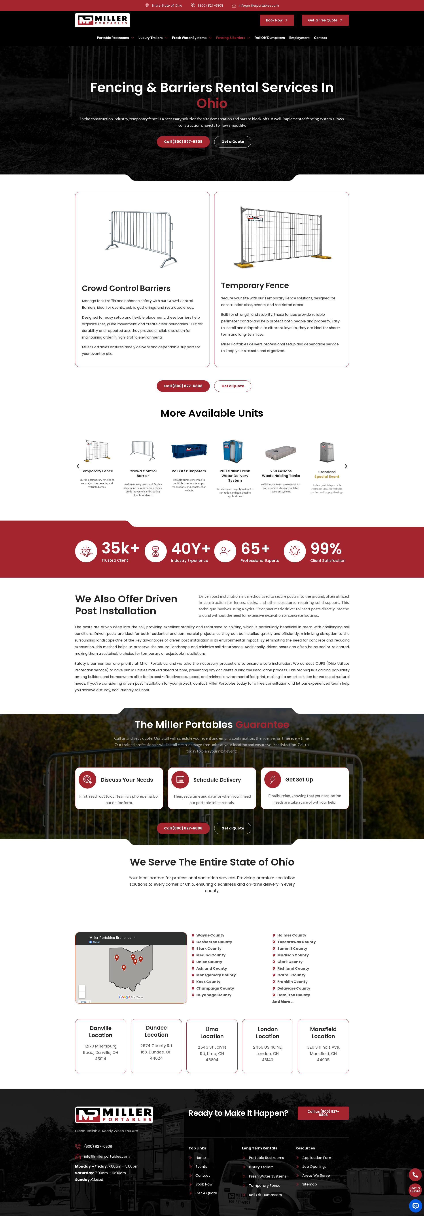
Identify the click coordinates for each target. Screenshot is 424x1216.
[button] (78, 466)
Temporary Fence (97, 471)
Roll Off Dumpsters (270, 38)
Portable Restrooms (113, 38)
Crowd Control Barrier (143, 473)
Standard (327, 473)
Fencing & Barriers (230, 38)
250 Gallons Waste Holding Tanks (281, 473)
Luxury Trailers (150, 38)
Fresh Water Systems (189, 38)
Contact (320, 38)
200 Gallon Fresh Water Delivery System (235, 476)
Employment (299, 38)
